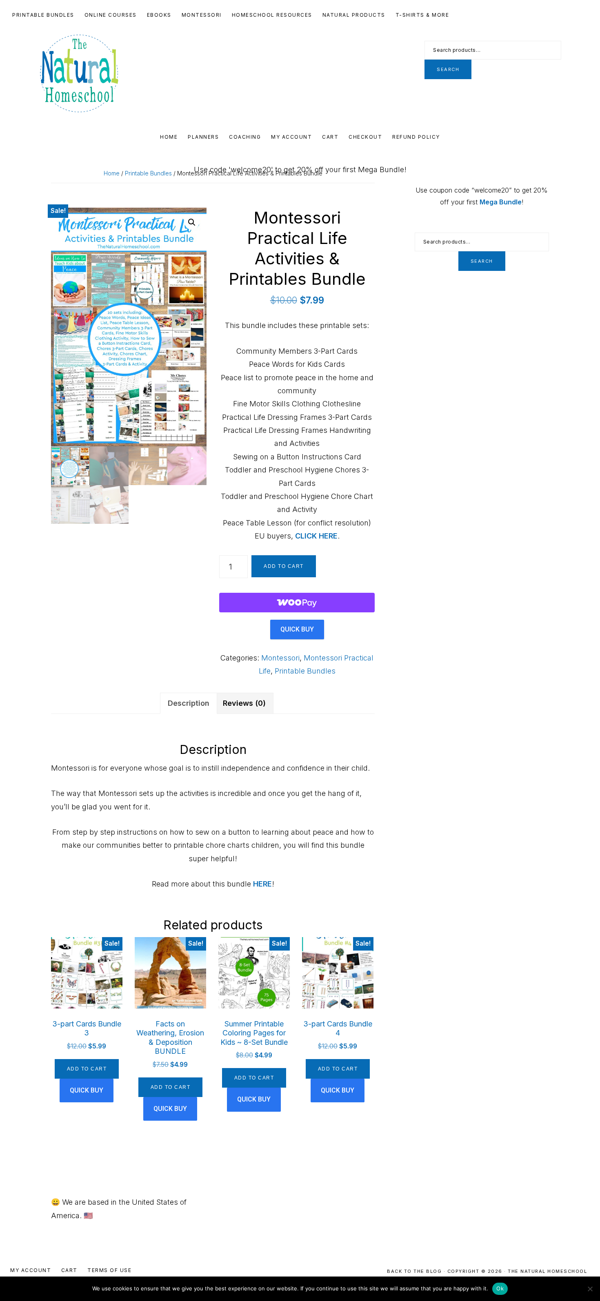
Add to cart (284, 566)
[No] (590, 1289)
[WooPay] (297, 602)
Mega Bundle (501, 202)
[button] (191, 222)
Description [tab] (188, 703)
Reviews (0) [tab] (244, 703)
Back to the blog (415, 1271)
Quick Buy (297, 629)
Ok (500, 1288)
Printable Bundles (148, 173)
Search (448, 69)
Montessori (280, 658)
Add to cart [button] (87, 1069)
